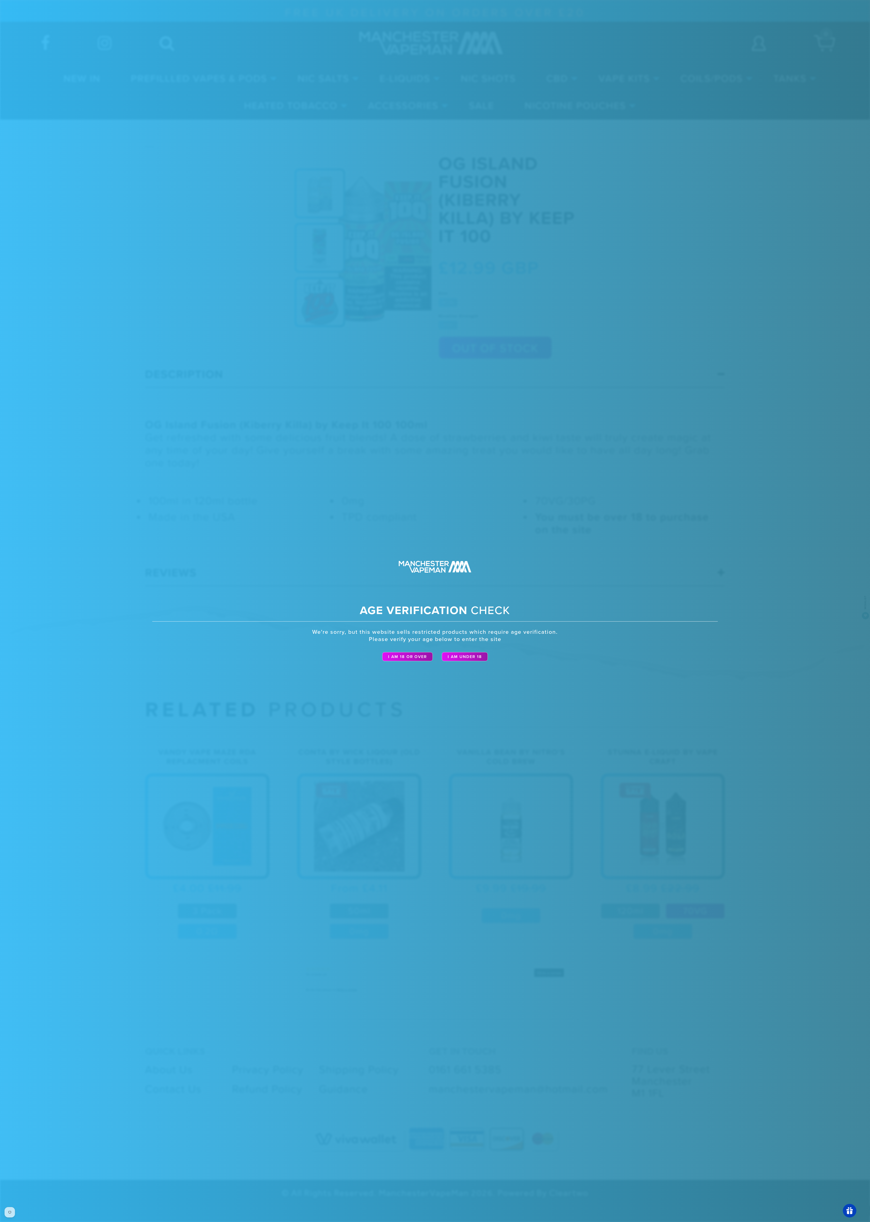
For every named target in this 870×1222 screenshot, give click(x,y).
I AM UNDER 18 (465, 656)
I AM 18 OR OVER (407, 656)
